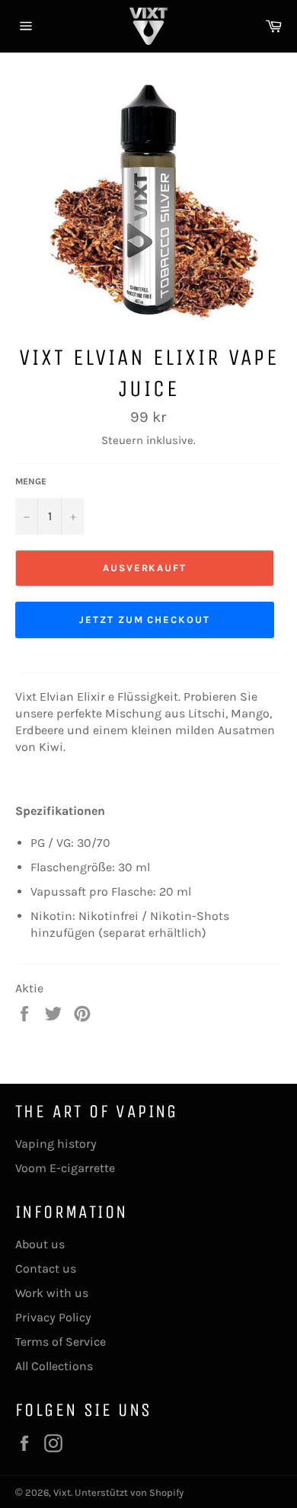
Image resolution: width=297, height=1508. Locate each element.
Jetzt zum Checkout (144, 619)
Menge (30, 481)
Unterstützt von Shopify (129, 1492)
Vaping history (56, 1143)
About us (40, 1244)
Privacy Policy (53, 1317)
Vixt (62, 1492)
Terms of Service (60, 1341)
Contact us (45, 1268)
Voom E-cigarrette (65, 1168)
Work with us (51, 1293)
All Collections (54, 1366)
